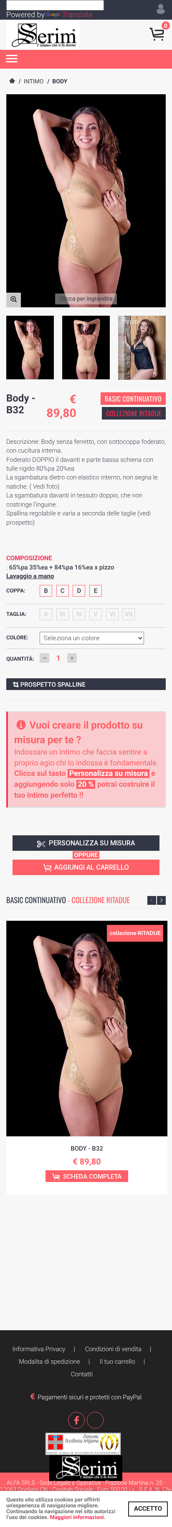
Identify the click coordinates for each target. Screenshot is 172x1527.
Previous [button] (151, 900)
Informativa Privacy (39, 1349)
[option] (30, 347)
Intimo (34, 81)
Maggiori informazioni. (78, 1517)
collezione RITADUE (134, 413)
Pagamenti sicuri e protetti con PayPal (88, 1397)
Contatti (82, 1374)
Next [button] (161, 900)
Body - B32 (87, 1148)
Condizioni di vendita (113, 1349)
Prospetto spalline (52, 684)
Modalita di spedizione (49, 1361)
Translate (77, 14)
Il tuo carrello (117, 1361)
